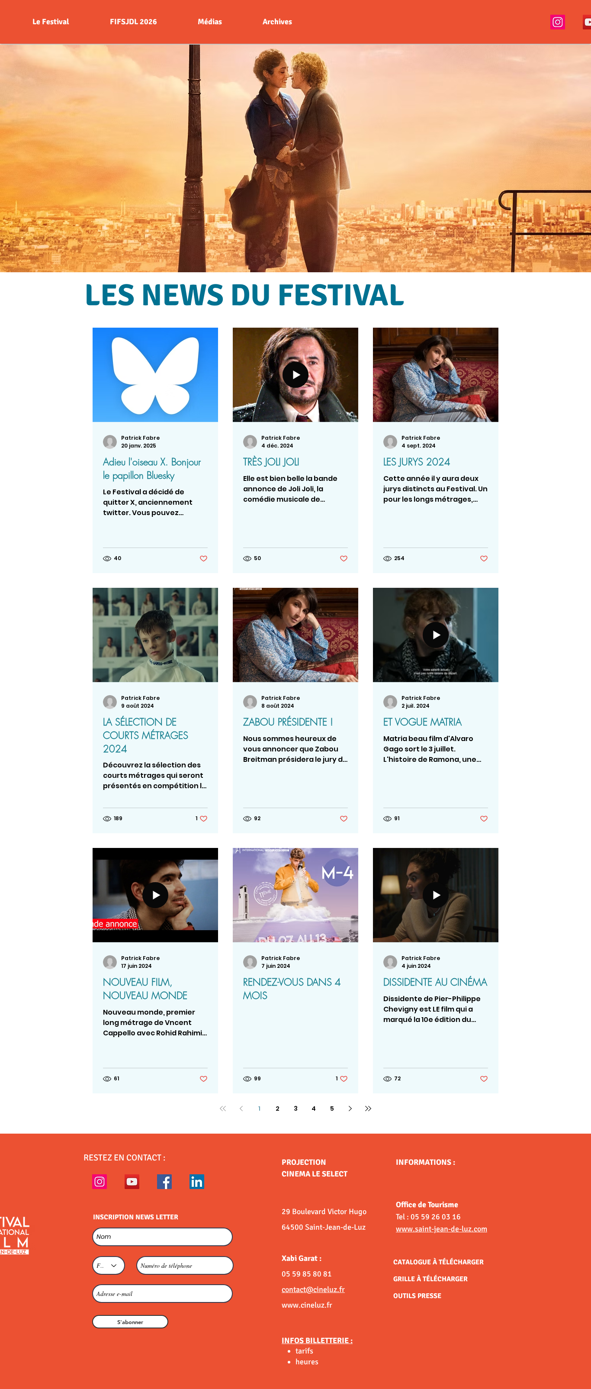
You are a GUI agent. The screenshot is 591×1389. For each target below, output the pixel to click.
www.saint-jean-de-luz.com (441, 1229)
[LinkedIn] (197, 1181)
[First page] (223, 1108)
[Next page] (350, 1108)
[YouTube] (132, 1181)
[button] (295, 158)
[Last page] (368, 1108)
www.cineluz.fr (307, 1305)
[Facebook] (164, 1181)
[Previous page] (241, 1108)
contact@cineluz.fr (313, 1289)
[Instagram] (557, 22)
